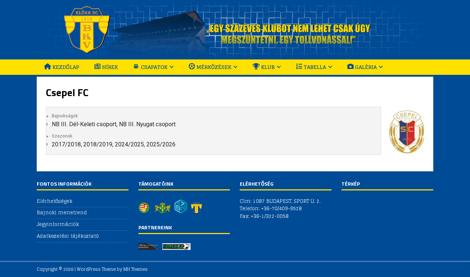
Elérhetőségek (54, 201)
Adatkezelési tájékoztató (68, 236)
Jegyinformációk (58, 224)
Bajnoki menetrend (62, 212)
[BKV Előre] (235, 55)
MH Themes (135, 269)
